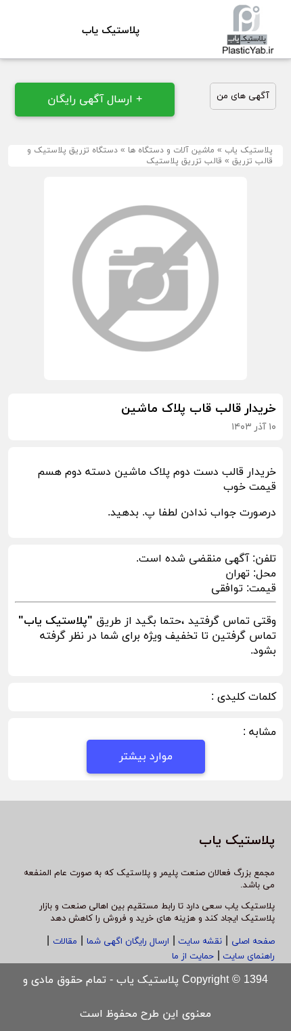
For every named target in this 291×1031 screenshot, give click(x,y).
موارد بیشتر (146, 756)
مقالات (65, 941)
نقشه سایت (198, 941)
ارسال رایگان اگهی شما (128, 941)
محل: (263, 573)
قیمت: (259, 588)
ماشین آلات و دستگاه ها (171, 150)
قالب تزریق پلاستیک (184, 161)
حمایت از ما (193, 956)
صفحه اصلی (253, 941)
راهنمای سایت (247, 956)
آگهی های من (243, 96)
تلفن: (262, 558)
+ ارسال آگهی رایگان (94, 99)
